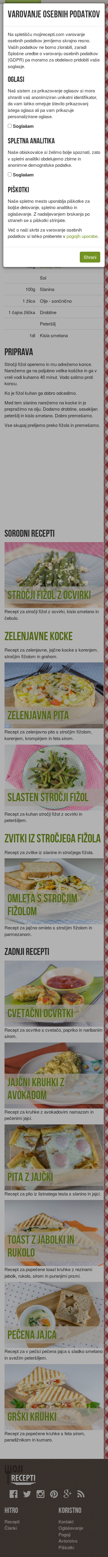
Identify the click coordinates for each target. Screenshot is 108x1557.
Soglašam (23, 126)
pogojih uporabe (82, 236)
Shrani (90, 257)
